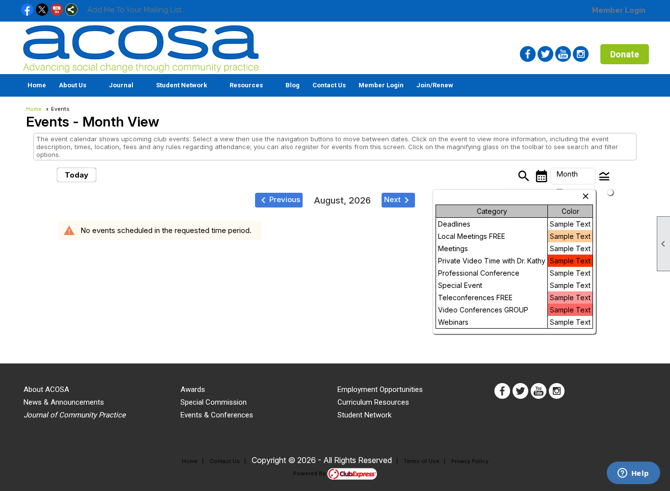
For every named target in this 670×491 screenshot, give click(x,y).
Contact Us (329, 85)
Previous (279, 200)
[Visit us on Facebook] (27, 10)
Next (398, 200)
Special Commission (213, 402)
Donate (624, 54)
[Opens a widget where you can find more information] (633, 474)
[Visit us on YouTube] (57, 10)
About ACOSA (46, 389)
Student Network (364, 415)
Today (76, 175)
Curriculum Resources (373, 402)
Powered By (310, 473)
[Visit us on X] (42, 10)
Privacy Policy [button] (470, 461)
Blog (292, 85)
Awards (192, 389)
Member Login (618, 10)
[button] (77, 85)
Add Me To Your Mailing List (134, 9)
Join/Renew (434, 85)
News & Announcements (64, 402)
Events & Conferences (216, 415)
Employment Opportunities (380, 389)
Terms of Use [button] (421, 461)
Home (36, 85)
